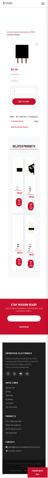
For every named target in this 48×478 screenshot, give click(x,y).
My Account (11, 407)
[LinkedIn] (27, 373)
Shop (8, 391)
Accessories (11, 433)
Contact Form (14, 451)
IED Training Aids (13, 421)
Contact (9, 403)
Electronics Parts (19, 127)
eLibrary (9, 399)
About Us (10, 388)
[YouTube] (20, 373)
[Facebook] (8, 373)
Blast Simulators (13, 425)
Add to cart (24, 101)
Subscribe (24, 327)
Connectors (24, 32)
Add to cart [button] (19, 202)
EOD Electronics (13, 429)
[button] (36, 44)
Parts (15, 32)
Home (9, 32)
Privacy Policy (15, 470)
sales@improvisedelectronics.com (23, 447)
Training (9, 395)
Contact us (37, 472)
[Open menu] (43, 4)
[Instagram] (14, 373)
